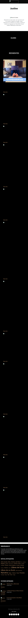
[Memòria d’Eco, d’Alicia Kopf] (3, 586)
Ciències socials (17, 563)
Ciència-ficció (11, 563)
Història (6, 567)
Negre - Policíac (12, 572)
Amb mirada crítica (6, 562)
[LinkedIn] (14, 614)
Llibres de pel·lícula (18, 570)
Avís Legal (14, 611)
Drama (6, 565)
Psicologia (2, 574)
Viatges (14, 574)
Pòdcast (6, 574)
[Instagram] (12, 614)
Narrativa (4, 573)
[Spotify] (18, 614)
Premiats (22, 573)
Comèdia (22, 563)
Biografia (3, 563)
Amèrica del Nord (15, 562)
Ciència (6, 563)
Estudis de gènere (12, 565)
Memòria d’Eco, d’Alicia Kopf (13, 583)
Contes (2, 565)
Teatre (11, 574)
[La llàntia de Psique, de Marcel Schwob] (3, 592)
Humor (9, 567)
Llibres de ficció (17, 567)
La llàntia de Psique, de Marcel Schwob (15, 590)
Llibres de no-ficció (8, 570)
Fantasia (2, 567)
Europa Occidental (20, 565)
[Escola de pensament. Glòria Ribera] (3, 599)
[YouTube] (16, 614)
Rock (9, 574)
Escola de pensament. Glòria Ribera (14, 597)
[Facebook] (10, 614)
